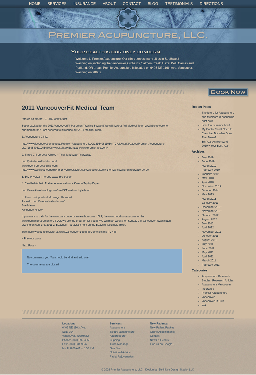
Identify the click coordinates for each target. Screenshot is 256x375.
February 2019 (211, 169)
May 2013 (208, 194)
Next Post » (29, 245)
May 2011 (208, 252)
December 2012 (211, 206)
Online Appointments (162, 331)
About (109, 4)
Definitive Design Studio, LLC (176, 369)
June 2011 (208, 248)
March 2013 (209, 198)
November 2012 (211, 210)
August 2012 (209, 219)
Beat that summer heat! (216, 125)
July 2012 (208, 223)
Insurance (85, 4)
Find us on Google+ (162, 343)
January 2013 (210, 202)
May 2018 (208, 177)
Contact (132, 4)
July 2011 (207, 243)
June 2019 (208, 161)
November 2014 (211, 186)
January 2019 (210, 173)
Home (34, 4)
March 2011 (209, 260)
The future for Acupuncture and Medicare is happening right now (218, 116)
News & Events (159, 339)
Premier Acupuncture (214, 292)
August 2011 (209, 239)
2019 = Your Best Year (215, 145)
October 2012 (210, 215)
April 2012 (208, 227)
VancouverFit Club (213, 300)
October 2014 (210, 190)
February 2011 (211, 264)
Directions (211, 4)
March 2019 (209, 165)
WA (204, 305)
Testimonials (179, 4)
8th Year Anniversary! (215, 141)
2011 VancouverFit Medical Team (68, 107)
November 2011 (211, 231)
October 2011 (210, 235)
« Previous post (31, 238)
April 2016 (208, 182)
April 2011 (208, 256)
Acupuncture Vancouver (216, 284)
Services (57, 4)
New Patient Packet (162, 327)
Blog (153, 4)
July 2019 (208, 157)
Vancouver (208, 296)
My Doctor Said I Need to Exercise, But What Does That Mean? (217, 133)
